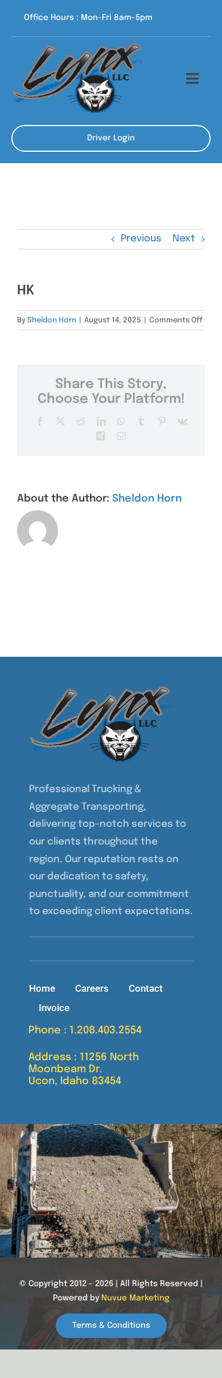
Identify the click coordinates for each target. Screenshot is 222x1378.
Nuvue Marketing (135, 1298)
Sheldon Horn (51, 320)
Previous (141, 239)
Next (183, 239)
